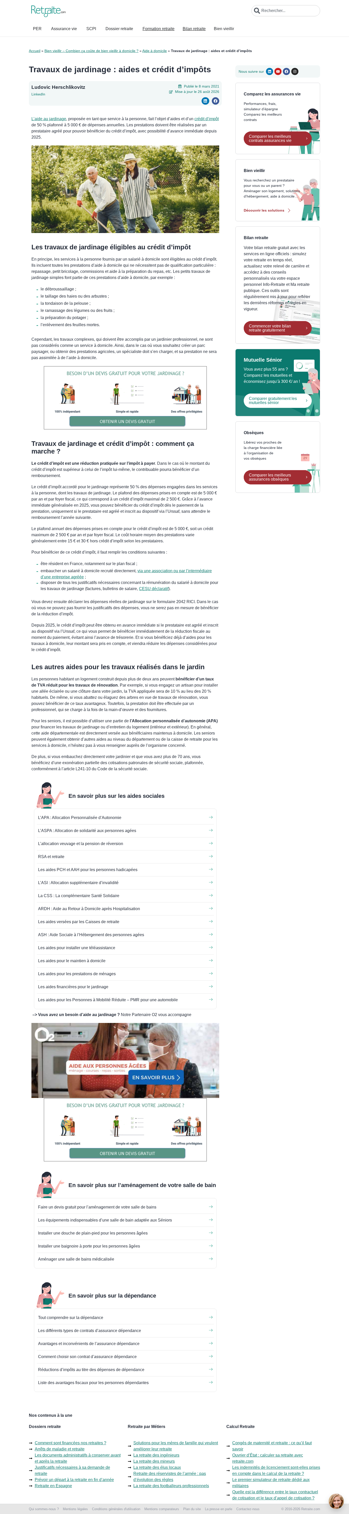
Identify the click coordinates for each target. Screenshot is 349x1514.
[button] (205, 101)
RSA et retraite (51, 856)
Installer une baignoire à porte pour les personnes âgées (89, 1246)
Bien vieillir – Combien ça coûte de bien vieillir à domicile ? (91, 51)
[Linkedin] (269, 71)
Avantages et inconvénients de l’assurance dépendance (88, 1343)
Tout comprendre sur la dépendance (70, 1317)
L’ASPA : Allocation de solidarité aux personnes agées (87, 830)
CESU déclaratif (153, 589)
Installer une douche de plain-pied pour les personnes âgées (93, 1233)
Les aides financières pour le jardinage (73, 987)
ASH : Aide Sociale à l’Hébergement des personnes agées (91, 935)
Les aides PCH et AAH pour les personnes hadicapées (87, 870)
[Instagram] (294, 71)
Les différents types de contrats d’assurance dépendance (89, 1330)
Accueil (34, 51)
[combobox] (285, 10)
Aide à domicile (154, 51)
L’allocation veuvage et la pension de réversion (80, 843)
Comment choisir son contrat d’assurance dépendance (87, 1356)
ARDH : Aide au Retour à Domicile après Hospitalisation (89, 909)
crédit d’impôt (206, 119)
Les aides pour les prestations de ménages (77, 974)
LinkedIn (38, 94)
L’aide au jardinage (48, 119)
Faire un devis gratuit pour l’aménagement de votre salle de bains (97, 1207)
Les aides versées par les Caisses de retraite (78, 922)
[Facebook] (286, 71)
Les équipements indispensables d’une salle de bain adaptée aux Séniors (105, 1220)
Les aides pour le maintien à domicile (72, 961)
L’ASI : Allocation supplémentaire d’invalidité (78, 883)
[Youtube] (278, 71)
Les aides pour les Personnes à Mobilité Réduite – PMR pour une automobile (108, 1000)
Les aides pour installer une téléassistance (76, 948)
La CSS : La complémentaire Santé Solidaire (78, 896)
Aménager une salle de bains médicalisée (76, 1259)
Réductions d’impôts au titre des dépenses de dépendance (91, 1370)
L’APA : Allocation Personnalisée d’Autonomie (79, 817)
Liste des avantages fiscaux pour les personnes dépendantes (93, 1383)
